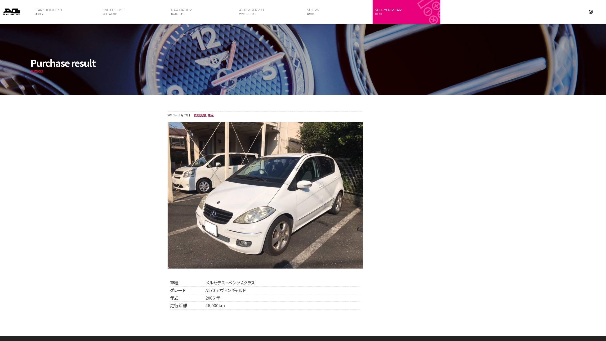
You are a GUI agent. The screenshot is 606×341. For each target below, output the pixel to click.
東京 (211, 115)
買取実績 (200, 115)
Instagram (591, 12)
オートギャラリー (16, 12)
